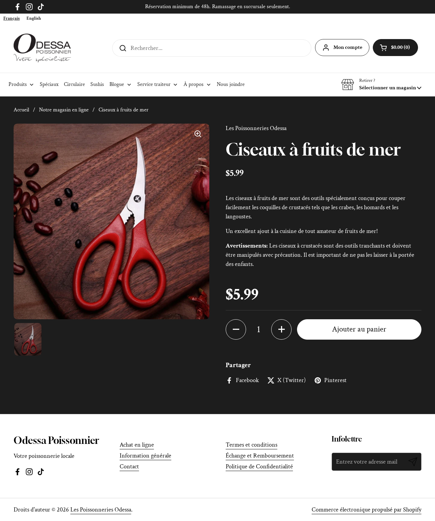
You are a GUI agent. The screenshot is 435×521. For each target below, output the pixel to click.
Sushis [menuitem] (97, 84)
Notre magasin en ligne (64, 109)
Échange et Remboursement (260, 456)
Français (11, 18)
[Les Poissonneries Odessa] (42, 48)
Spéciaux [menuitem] (49, 84)
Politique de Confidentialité (259, 466)
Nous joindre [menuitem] (231, 84)
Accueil (21, 109)
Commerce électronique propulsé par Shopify (366, 510)
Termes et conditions (251, 445)
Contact (129, 466)
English (34, 18)
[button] (381, 84)
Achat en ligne (137, 445)
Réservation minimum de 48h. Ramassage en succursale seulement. (217, 7)
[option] (34, 18)
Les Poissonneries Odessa (100, 510)
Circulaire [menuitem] (74, 84)
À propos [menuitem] (194, 84)
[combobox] (11, 18)
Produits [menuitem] (17, 84)
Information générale (145, 456)
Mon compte (347, 47)
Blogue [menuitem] (116, 84)
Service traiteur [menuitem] (154, 84)
